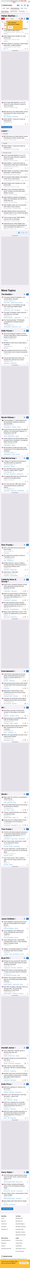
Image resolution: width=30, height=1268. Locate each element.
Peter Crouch (7, 617)
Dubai (5, 1118)
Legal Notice (19, 1245)
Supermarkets (7, 740)
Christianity (6, 723)
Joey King (14, 427)
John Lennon (7, 490)
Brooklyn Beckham (14, 609)
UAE (8, 1118)
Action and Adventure (9, 928)
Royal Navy (6, 715)
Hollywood (15, 993)
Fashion (17, 436)
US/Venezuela (7, 825)
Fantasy (13, 454)
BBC (5, 48)
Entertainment (15, 8)
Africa (14, 802)
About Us (3, 1221)
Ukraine (12, 810)
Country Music (7, 591)
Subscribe (3, 1226)
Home (2, 1218)
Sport (7, 8)
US (15, 732)
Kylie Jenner (6, 1071)
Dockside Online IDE (6, 1248)
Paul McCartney (7, 326)
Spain (18, 975)
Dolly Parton (6, 553)
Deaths (11, 723)
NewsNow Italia (19, 1229)
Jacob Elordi (11, 1063)
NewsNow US (19, 1221)
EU (17, 817)
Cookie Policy (19, 1243)
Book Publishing (14, 575)
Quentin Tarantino (8, 984)
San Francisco (7, 310)
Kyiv (5, 810)
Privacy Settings (20, 1251)
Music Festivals (7, 703)
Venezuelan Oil (14, 825)
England (16, 723)
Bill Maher (6, 348)
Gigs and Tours (14, 302)
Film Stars (6, 846)
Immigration (10, 732)
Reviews (20, 302)
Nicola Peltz (6, 609)
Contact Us (4, 1224)
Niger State (9, 802)
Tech (22, 8)
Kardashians (18, 1063)
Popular (12, 18)
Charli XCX (14, 703)
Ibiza (5, 1099)
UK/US (5, 732)
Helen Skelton (5, 11)
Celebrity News (13, 11)
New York (13, 1191)
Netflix (21, 984)
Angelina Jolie (7, 967)
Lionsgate (6, 954)
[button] (16, 19)
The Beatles (22, 11)
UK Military (12, 715)
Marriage (6, 1092)
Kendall (5, 1063)
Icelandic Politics (8, 817)
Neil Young (6, 474)
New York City (19, 1181)
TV (7, 48)
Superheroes (22, 838)
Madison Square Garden (9, 1181)
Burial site (6, 680)
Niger (5, 802)
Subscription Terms (21, 1248)
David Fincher (16, 984)
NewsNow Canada (20, 1232)
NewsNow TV (4, 1229)
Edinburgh (15, 696)
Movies (19, 427)
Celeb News (15, 116)
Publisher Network (5, 1240)
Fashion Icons (11, 1055)
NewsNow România (21, 1226)
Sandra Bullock (7, 427)
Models (5, 1055)
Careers (3, 1245)
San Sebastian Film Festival (10, 975)
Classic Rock (7, 302)
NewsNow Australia (21, 1234)
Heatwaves (9, 116)
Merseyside (17, 310)
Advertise (3, 1243)
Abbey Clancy (14, 617)
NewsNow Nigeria (20, 1224)
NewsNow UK (19, 1218)
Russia (17, 715)
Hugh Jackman (14, 838)
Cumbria (6, 33)
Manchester (6, 1109)
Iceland (14, 817)
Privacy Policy (19, 1240)
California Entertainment (9, 317)
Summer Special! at (14, 1)
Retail (12, 740)
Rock (12, 310)
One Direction (19, 1191)
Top (3, 18)
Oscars (5, 436)
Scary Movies (7, 838)
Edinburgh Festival (8, 696)
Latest (7, 18)
